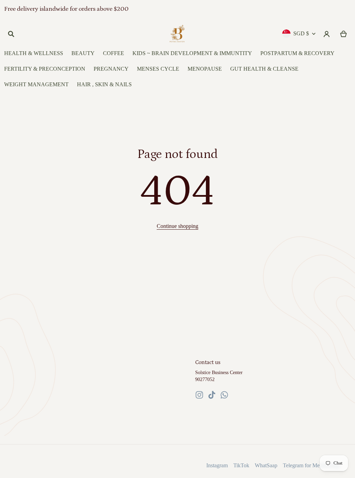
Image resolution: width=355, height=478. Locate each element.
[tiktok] (212, 395)
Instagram (217, 465)
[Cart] (344, 34)
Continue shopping (177, 226)
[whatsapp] (224, 395)
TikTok (241, 465)
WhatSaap (266, 465)
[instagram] (199, 395)
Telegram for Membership (311, 465)
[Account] (327, 34)
